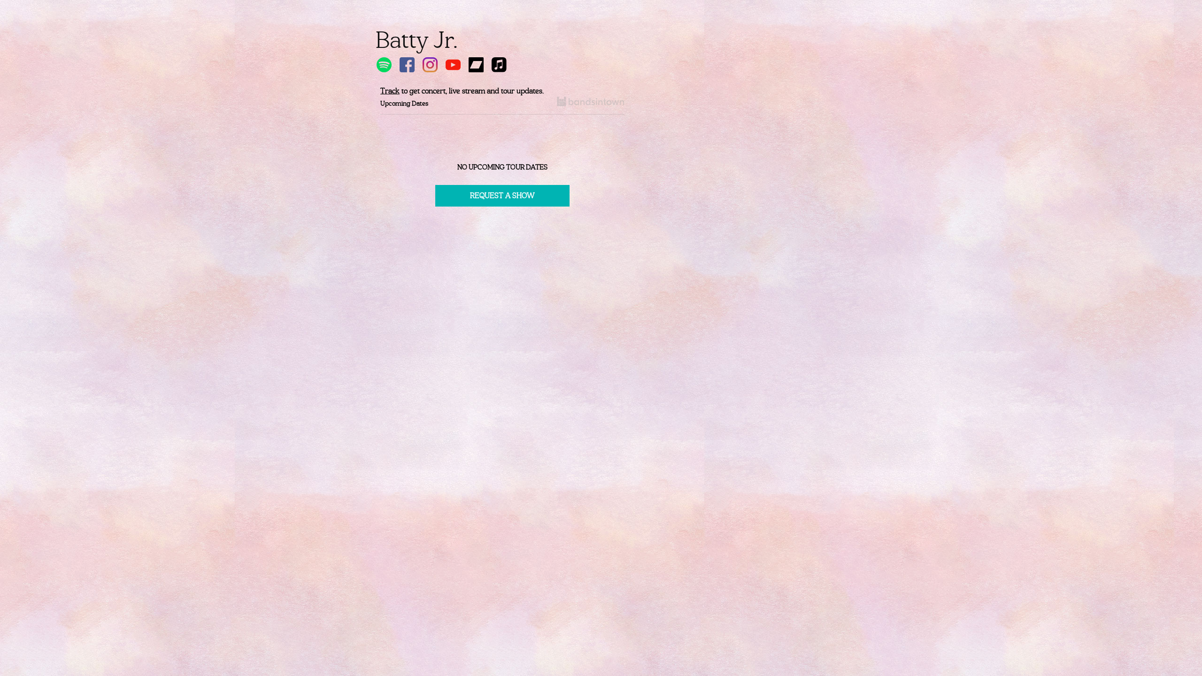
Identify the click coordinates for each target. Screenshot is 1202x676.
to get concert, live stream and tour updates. (462, 90)
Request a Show (502, 195)
